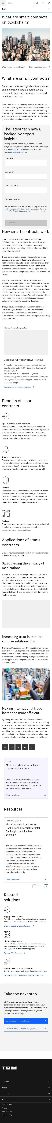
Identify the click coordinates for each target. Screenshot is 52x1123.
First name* (9, 158)
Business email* (11, 186)
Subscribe (11, 223)
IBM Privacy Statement (17, 152)
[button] (43, 3)
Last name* (9, 172)
